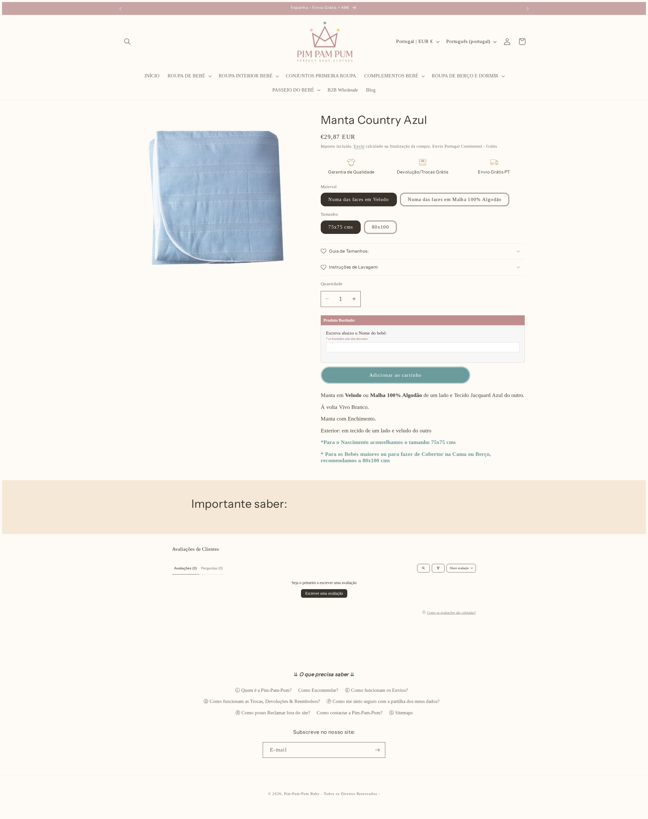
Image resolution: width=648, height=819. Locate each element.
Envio (359, 146)
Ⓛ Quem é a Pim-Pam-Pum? (263, 690)
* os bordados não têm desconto (347, 339)
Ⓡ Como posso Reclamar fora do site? (272, 712)
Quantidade (332, 283)
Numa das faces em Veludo (358, 199)
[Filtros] (438, 568)
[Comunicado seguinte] (527, 8)
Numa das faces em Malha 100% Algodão (454, 199)
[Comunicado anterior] (120, 8)
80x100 (380, 227)
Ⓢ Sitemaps (401, 712)
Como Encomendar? (318, 690)
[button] (127, 41)
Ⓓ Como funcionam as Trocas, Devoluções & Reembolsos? (262, 701)
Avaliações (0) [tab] (185, 568)
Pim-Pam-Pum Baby (302, 794)
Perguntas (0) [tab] (212, 568)
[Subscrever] (377, 750)
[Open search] (423, 568)
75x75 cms (340, 227)
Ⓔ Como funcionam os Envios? (376, 690)
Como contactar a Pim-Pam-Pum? (349, 712)
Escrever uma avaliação (324, 593)
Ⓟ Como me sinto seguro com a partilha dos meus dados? (383, 701)
